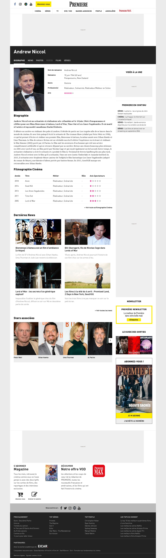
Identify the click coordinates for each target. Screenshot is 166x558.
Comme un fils (19, 533)
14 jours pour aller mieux (23, 536)
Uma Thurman (68, 357)
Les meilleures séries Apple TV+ (132, 531)
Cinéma (38, 11)
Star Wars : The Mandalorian (59, 531)
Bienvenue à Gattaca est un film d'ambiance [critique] (37, 249)
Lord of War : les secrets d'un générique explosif (35, 292)
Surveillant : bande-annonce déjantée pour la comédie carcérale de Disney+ (132, 124)
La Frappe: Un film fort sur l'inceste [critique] (131, 118)
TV (57, 11)
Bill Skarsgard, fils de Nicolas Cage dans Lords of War (85, 249)
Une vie (16, 523)
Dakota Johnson (91, 526)
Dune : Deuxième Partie (22, 521)
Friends (52, 521)
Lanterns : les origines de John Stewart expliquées (133, 112)
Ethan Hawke (43, 357)
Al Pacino (91, 357)
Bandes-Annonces (84, 11)
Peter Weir (18, 357)
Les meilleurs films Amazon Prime (133, 536)
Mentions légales (19, 555)
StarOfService (64, 550)
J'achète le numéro (134, 421)
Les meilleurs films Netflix (130, 533)
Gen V (51, 526)
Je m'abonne (134, 415)
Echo (51, 528)
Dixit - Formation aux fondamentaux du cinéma (85, 550)
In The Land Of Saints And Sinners (26, 528)
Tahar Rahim (89, 533)
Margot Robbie (90, 531)
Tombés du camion (21, 526)
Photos (39, 60)
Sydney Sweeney (91, 528)
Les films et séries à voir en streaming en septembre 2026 (131, 129)
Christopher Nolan (92, 521)
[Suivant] (110, 340)
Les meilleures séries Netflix (131, 526)
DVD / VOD (68, 11)
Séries (47, 11)
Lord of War (30, 201)
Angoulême (110, 11)
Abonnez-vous (43, 4)
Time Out (29, 196)
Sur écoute (53, 533)
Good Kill (29, 186)
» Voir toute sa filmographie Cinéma (98, 207)
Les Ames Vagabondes (34, 191)
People (99, 11)
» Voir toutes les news (103, 310)
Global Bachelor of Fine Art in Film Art (46, 550)
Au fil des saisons (20, 531)
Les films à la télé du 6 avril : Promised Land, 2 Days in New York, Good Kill (87, 292)
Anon (27, 181)
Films (58, 60)
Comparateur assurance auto (23, 550)
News (30, 60)
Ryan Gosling (90, 523)
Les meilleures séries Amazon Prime (134, 528)
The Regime (53, 523)
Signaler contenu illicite (33, 555)
